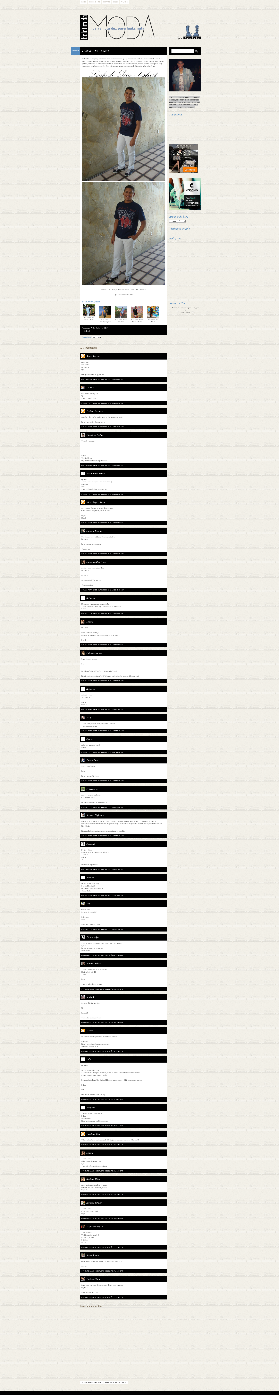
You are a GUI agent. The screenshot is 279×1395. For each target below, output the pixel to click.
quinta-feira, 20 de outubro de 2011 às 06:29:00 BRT (102, 955)
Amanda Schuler (94, 1202)
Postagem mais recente (115, 1382)
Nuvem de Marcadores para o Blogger (185, 308)
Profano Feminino (94, 411)
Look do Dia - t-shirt (95, 50)
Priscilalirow (92, 788)
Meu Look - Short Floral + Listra (137, 320)
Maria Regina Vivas (95, 502)
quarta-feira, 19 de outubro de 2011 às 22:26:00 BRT (102, 895)
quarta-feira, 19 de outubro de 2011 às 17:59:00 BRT (102, 781)
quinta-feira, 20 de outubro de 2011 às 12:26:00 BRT (102, 1145)
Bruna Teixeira (93, 356)
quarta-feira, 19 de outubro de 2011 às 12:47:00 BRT (102, 427)
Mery (88, 717)
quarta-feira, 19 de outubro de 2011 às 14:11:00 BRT (102, 645)
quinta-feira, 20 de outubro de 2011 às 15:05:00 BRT (102, 1218)
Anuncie (124, 2)
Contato (106, 2)
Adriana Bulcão (93, 963)
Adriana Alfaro (93, 1178)
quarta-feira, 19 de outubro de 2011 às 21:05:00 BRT (102, 869)
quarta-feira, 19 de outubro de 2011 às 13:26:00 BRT (102, 554)
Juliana (89, 621)
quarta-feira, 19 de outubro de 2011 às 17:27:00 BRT (102, 752)
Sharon (89, 738)
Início (83, 2)
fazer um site (185, 312)
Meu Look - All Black (153, 320)
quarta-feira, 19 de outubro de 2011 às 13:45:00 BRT (102, 613)
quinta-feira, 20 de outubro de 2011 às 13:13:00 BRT (102, 1171)
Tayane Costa (92, 760)
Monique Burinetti (94, 1226)
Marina (89, 1030)
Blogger (131, 1393)
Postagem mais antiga (91, 1382)
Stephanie (90, 843)
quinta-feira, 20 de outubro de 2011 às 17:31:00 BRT (102, 1271)
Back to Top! (156, 1393)
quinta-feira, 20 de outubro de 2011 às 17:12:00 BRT (102, 1247)
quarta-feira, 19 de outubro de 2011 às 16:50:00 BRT (102, 731)
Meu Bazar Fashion (95, 473)
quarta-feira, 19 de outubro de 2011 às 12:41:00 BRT (102, 379)
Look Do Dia (96, 337)
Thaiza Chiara (93, 1278)
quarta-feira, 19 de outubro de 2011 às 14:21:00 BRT (102, 681)
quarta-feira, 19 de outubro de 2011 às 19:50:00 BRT (102, 836)
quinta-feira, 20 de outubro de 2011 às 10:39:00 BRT (102, 1051)
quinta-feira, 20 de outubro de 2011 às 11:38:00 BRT (102, 1099)
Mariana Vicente (94, 530)
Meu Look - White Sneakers (121, 320)
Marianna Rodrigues (96, 561)
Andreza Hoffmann (95, 815)
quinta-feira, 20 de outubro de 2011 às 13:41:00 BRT (102, 1195)
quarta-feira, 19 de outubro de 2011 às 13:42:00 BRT (102, 590)
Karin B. (90, 996)
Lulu (88, 1059)
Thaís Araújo (92, 937)
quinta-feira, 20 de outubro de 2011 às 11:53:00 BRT (102, 1126)
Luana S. (90, 387)
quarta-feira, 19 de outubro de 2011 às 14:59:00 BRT (102, 709)
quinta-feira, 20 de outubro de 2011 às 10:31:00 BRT (102, 1022)
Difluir (147, 1393)
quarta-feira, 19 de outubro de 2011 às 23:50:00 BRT (102, 929)
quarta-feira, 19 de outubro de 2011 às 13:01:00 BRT (102, 465)
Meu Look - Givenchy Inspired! (105, 320)
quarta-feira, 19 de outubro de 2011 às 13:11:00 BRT (102, 523)
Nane (88, 903)
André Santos (92, 1255)
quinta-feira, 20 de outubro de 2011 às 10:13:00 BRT (102, 989)
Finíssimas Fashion (95, 434)
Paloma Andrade (94, 652)
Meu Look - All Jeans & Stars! (89, 318)
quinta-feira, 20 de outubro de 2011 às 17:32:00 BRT (102, 1297)
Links (115, 2)
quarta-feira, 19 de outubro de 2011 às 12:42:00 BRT (102, 403)
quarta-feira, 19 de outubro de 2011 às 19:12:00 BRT (102, 807)
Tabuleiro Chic (93, 1133)
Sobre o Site (94, 2)
